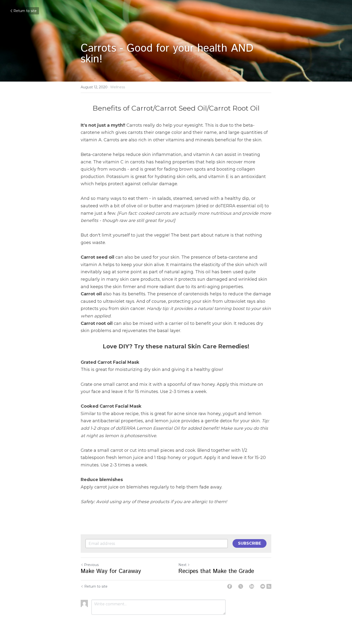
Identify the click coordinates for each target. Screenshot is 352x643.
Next (182, 565)
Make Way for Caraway (111, 571)
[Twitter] (240, 586)
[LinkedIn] (251, 586)
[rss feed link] (269, 586)
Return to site (25, 11)
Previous (91, 565)
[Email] (262, 586)
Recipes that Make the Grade (216, 571)
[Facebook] (229, 586)
